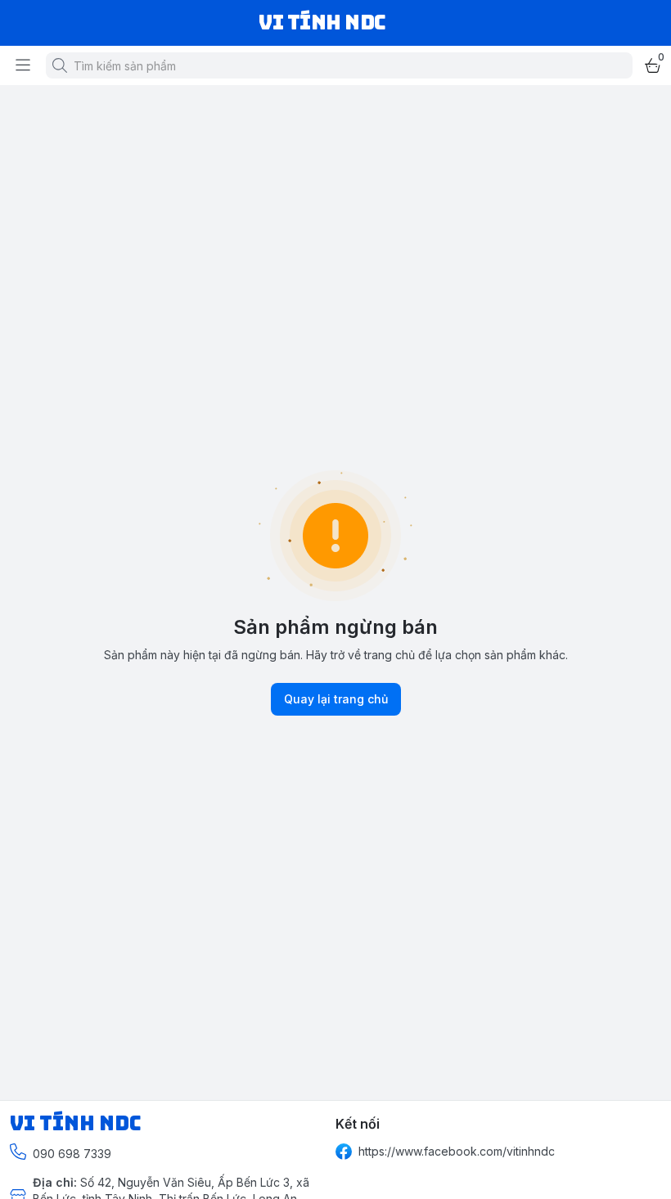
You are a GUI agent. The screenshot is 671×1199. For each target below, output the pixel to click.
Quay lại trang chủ (336, 699)
